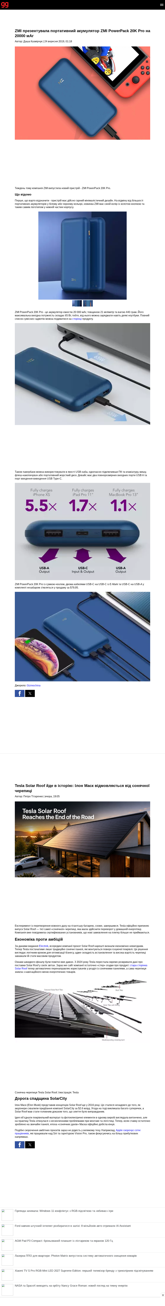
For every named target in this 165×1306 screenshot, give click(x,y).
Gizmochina (33, 685)
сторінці (77, 318)
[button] (82, 374)
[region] (82, 22)
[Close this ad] (162, 1295)
